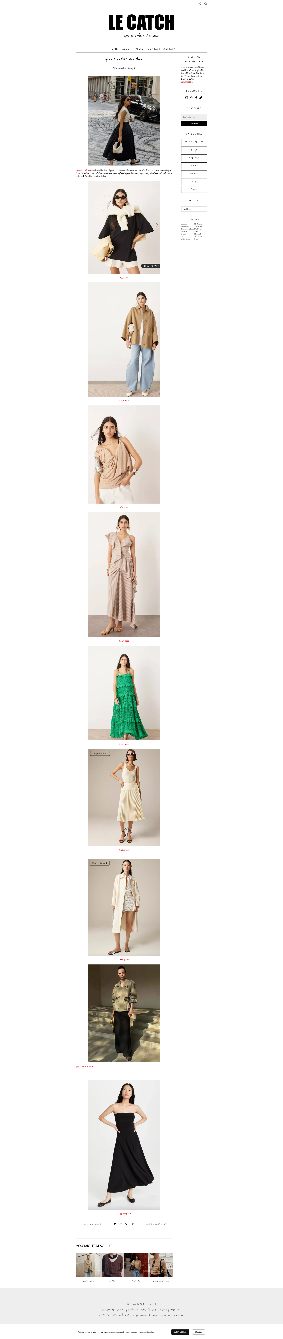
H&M (196, 231)
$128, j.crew (124, 850)
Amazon (184, 224)
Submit (194, 124)
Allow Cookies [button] (180, 1332)
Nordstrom (197, 229)
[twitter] (201, 98)
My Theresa (198, 224)
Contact (154, 49)
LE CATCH (141, 22)
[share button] (205, 3)
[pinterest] (192, 98)
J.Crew (183, 234)
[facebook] (196, 98)
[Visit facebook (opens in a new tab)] (121, 1223)
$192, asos (124, 744)
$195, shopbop (124, 1213)
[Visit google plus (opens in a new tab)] (127, 1223)
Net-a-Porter (198, 226)
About (126, 49)
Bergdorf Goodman (187, 229)
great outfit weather (124, 59)
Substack (169, 49)
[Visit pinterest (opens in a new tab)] (132, 1223)
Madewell (197, 234)
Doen (196, 239)
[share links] (199, 3)
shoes (194, 181)
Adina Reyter (185, 239)
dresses (194, 157)
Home (114, 49)
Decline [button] (198, 1332)
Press (139, 49)
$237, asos (124, 641)
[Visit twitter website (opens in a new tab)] (115, 1223)
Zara (182, 236)
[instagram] (187, 98)
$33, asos (124, 277)
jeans (194, 165)
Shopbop (184, 231)
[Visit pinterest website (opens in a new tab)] (82, 82)
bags (194, 150)
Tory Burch (198, 236)
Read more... (187, 82)
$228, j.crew (124, 959)
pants (194, 173)
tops (194, 189)
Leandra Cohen (83, 170)
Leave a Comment (92, 1223)
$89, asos (124, 507)
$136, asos (124, 400)
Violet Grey (185, 226)
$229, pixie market (84, 1067)
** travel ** (194, 142)
